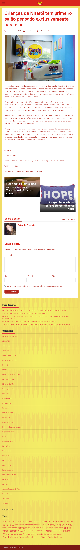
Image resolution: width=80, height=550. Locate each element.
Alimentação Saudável (9, 336)
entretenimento (26, 528)
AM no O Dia (6, 341)
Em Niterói (42, 31)
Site (53, 276)
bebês (61, 522)
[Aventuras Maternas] (40, 3)
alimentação (7, 522)
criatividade (20, 525)
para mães (40, 534)
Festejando (6, 417)
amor (16, 521)
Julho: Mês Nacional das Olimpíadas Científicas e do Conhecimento (24, 313)
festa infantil (58, 528)
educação (13, 528)
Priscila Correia (30, 31)
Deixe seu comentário (56, 31)
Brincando (5, 370)
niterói (7, 534)
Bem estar (5, 365)
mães (67, 531)
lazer (49, 531)
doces (5, 528)
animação (26, 521)
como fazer (69, 522)
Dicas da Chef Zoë (8, 384)
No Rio (4, 436)
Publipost (5, 479)
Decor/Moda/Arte (8, 379)
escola (37, 528)
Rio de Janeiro (11, 537)
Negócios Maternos (9, 432)
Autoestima (6, 346)
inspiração (41, 531)
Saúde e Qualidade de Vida (11, 489)
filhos (68, 528)
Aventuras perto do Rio (9, 355)
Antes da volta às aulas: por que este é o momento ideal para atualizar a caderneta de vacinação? (34, 310)
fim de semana (11, 531)
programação (51, 534)
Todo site (5, 498)
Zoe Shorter (58, 537)
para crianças (29, 534)
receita (61, 534)
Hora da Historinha (8, 422)
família (44, 528)
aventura (35, 522)
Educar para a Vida (8, 389)
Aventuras (5, 351)
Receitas (5, 484)
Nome (7, 276)
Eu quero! (5, 408)
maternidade (58, 531)
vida (51, 537)
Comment (8, 255)
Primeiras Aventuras (9, 475)
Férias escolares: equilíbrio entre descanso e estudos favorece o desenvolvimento (29, 321)
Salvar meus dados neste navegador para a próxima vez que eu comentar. (34, 286)
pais (20, 534)
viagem (44, 537)
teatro (37, 537)
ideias (34, 531)
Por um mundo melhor (9, 465)
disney (58, 525)
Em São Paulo (7, 398)
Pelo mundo (6, 456)
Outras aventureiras (8, 441)
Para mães (6, 446)
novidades (14, 534)
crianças (9, 524)
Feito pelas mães (8, 413)
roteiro (23, 537)
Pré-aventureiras (7, 470)
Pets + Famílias (7, 460)
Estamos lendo (7, 403)
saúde (31, 537)
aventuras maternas (49, 521)
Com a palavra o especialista (11, 374)
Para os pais (6, 451)
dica (45, 525)
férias (21, 531)
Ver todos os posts (68, 219)
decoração (38, 525)
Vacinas (5, 503)
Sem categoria (7, 494)
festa (51, 528)
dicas (52, 524)
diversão (67, 524)
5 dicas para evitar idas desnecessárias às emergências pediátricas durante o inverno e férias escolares (36, 324)
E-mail (31, 276)
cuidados (29, 525)
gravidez (28, 531)
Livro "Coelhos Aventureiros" (11, 427)
